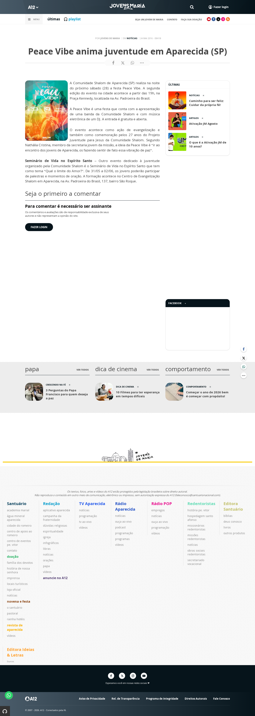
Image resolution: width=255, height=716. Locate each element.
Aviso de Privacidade (92, 698)
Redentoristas (201, 503)
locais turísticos (17, 584)
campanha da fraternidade (52, 518)
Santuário (16, 503)
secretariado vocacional (195, 562)
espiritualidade (53, 531)
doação (13, 556)
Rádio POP (161, 503)
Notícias (132, 38)
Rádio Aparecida (125, 506)
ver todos (82, 369)
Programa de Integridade (162, 698)
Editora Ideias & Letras (20, 652)
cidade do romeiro (19, 525)
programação (88, 516)
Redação (51, 503)
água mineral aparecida (16, 518)
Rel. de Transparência (126, 698)
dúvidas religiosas (55, 525)
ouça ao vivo (123, 521)
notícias (12, 595)
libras (47, 549)
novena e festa (18, 601)
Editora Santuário (233, 506)
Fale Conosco (221, 698)
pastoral (12, 613)
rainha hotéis (16, 619)
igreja (47, 537)
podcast (120, 527)
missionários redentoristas (196, 527)
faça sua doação (191, 19)
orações (48, 560)
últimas (53, 19)
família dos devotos (20, 563)
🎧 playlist (72, 19)
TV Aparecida (92, 503)
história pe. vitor (198, 510)
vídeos (11, 636)
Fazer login (39, 227)
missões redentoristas (196, 537)
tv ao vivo (85, 522)
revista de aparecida (15, 627)
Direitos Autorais (196, 698)
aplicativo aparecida (56, 510)
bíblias (228, 516)
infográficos (51, 543)
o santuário (14, 607)
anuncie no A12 (55, 578)
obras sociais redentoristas (196, 552)
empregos (158, 510)
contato (172, 19)
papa (46, 566)
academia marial (18, 510)
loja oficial (14, 589)
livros (227, 527)
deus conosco (233, 521)
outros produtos (234, 533)
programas (122, 539)
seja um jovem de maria (149, 19)
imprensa (13, 578)
